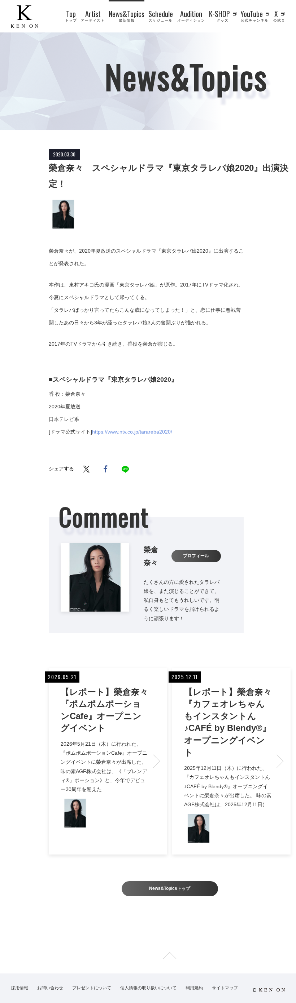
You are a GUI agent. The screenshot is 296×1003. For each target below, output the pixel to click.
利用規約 (194, 987)
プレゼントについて (91, 987)
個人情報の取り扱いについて (148, 987)
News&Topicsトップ (169, 888)
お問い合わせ (50, 987)
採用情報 (19, 987)
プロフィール (196, 555)
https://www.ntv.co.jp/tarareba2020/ (132, 432)
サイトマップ (225, 987)
